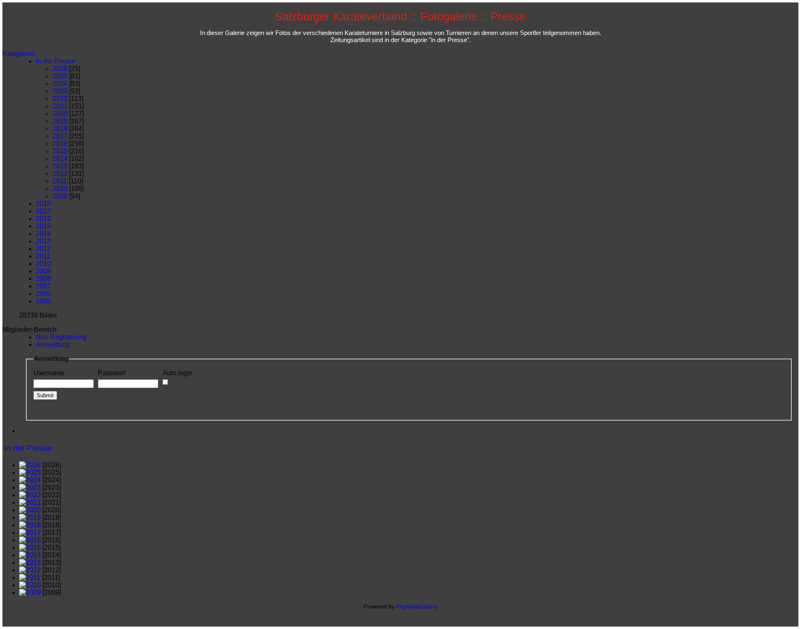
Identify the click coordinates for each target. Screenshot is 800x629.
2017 (60, 136)
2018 (60, 128)
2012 (60, 173)
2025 (60, 76)
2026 (60, 68)
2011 (59, 181)
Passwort (111, 372)
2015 (60, 151)
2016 (60, 143)
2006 (43, 293)
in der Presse (55, 61)
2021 (60, 106)
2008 (43, 278)
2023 (60, 91)
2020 (60, 113)
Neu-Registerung (61, 337)
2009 (60, 196)
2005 (43, 301)
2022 (60, 98)
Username (48, 372)
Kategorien (18, 53)
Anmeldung (53, 344)
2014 (60, 158)
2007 (43, 286)
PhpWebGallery (417, 606)
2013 (60, 166)
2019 (60, 121)
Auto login (177, 372)
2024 (60, 83)
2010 (60, 188)
